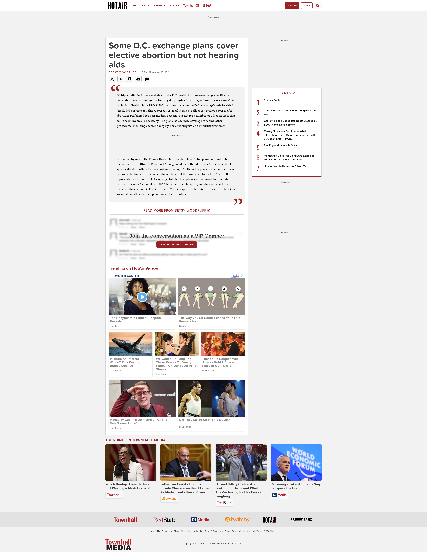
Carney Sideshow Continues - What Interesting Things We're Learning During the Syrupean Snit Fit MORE (290, 135)
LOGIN (306, 5)
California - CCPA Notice (264, 531)
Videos (159, 5)
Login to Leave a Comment (177, 244)
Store (174, 5)
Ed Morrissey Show (170, 531)
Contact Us (244, 531)
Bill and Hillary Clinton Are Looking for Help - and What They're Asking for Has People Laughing (238, 490)
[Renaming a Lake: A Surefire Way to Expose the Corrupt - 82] (296, 462)
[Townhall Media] (118, 544)
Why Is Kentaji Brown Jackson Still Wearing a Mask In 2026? (128, 486)
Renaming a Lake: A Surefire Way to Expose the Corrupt (296, 486)
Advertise (198, 531)
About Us (155, 531)
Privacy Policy (231, 531)
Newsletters (186, 531)
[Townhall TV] (192, 5)
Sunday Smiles (273, 100)
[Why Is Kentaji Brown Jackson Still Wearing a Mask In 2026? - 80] (130, 462)
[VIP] (208, 5)
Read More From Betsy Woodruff (175, 211)
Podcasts (141, 5)
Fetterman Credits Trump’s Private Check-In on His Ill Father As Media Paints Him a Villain (185, 488)
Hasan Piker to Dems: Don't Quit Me (285, 166)
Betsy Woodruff (123, 72)
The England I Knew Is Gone (280, 145)
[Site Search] (318, 5)
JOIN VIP (292, 5)
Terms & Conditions (214, 531)
